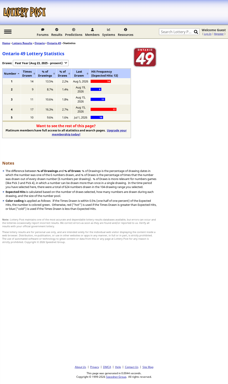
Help (118, 367)
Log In (208, 33)
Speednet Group (116, 376)
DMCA (107, 367)
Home (6, 43)
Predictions (73, 35)
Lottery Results (22, 43)
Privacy (94, 367)
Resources (125, 35)
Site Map (147, 367)
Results (56, 35)
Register (219, 33)
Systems (108, 35)
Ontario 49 (54, 43)
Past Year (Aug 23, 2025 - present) (39, 63)
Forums (43, 35)
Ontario (40, 43)
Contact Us (131, 367)
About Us (80, 367)
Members (92, 35)
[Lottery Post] (24, 12)
